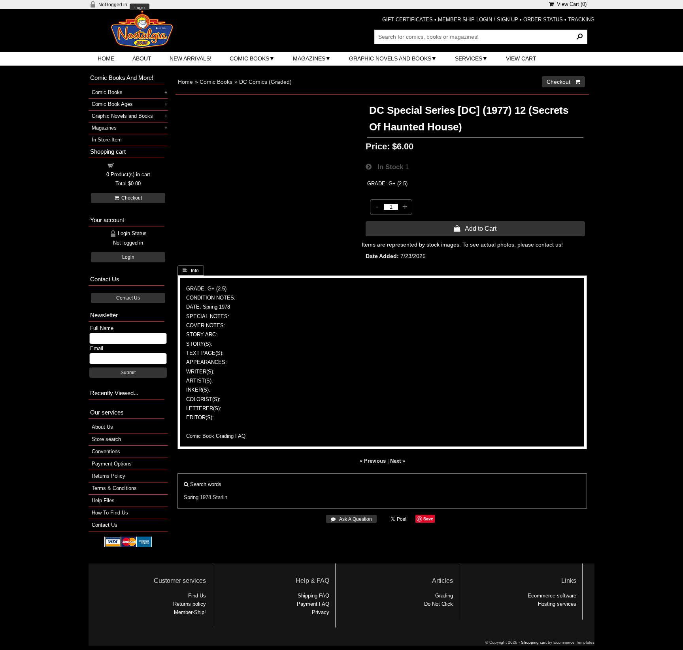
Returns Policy (108, 476)
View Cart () (570, 4)
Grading (444, 596)
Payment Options (112, 464)
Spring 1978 (197, 497)
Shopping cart (133, 165)
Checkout (130, 198)
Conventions (106, 451)
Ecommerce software (552, 596)
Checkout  (563, 82)
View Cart (521, 58)
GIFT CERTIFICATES (407, 20)
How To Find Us (110, 513)
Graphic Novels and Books (390, 58)
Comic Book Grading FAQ (215, 436)
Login (139, 8)
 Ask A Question (351, 519)
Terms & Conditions (114, 488)
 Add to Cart (475, 228)
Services (468, 58)
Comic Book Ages (112, 104)
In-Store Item (107, 140)
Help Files (103, 500)
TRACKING (581, 20)
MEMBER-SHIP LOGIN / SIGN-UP (478, 20)
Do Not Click (438, 604)
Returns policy (189, 604)
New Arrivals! (190, 58)
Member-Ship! (190, 612)
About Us (102, 427)
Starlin (220, 497)
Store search (106, 439)
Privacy (320, 612)
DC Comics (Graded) (265, 82)
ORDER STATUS (543, 20)
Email (96, 348)
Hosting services (557, 604)
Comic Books (249, 58)
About (141, 58)
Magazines (309, 58)
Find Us (197, 596)
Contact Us (128, 298)
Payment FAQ (313, 604)
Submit (128, 372)
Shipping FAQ (313, 596)
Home (106, 58)
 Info (191, 270)
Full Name (101, 328)
